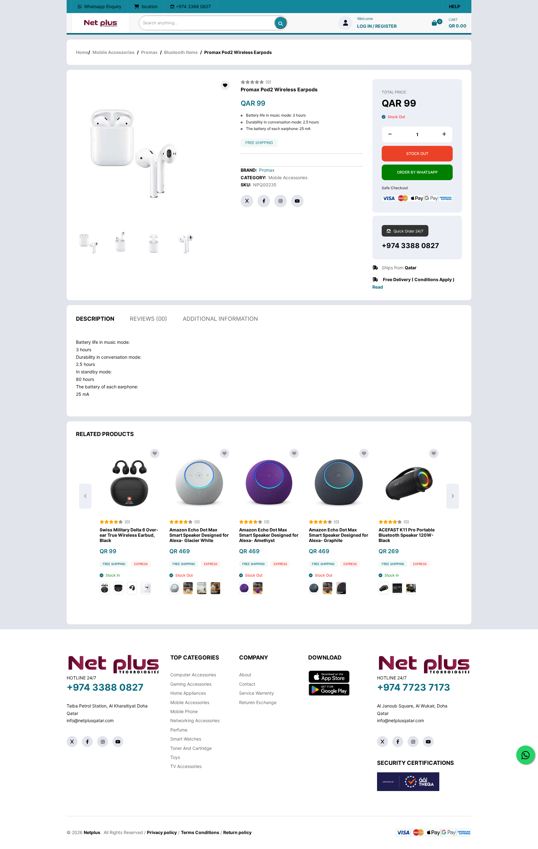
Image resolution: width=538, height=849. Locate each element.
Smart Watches (185, 738)
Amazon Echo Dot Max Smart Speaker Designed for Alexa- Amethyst (269, 535)
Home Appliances (188, 693)
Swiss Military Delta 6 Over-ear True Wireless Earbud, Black (129, 535)
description (95, 318)
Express (141, 564)
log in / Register (377, 26)
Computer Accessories (193, 674)
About (245, 674)
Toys (175, 757)
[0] (434, 23)
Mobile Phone (184, 711)
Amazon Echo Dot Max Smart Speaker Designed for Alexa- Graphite (338, 535)
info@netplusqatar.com (90, 720)
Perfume (178, 729)
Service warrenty (256, 693)
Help (454, 6)
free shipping (259, 142)
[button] (452, 496)
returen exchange (257, 702)
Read (377, 287)
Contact (247, 684)
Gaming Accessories (190, 684)
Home (82, 52)
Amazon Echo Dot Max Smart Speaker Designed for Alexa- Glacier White (199, 535)
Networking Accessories (194, 720)
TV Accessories (185, 766)
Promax (149, 52)
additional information (220, 318)
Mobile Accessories (113, 52)
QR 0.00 (457, 25)
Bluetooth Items (181, 52)
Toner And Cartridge (191, 748)
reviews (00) (148, 318)
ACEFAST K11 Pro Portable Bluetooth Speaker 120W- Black (407, 535)
